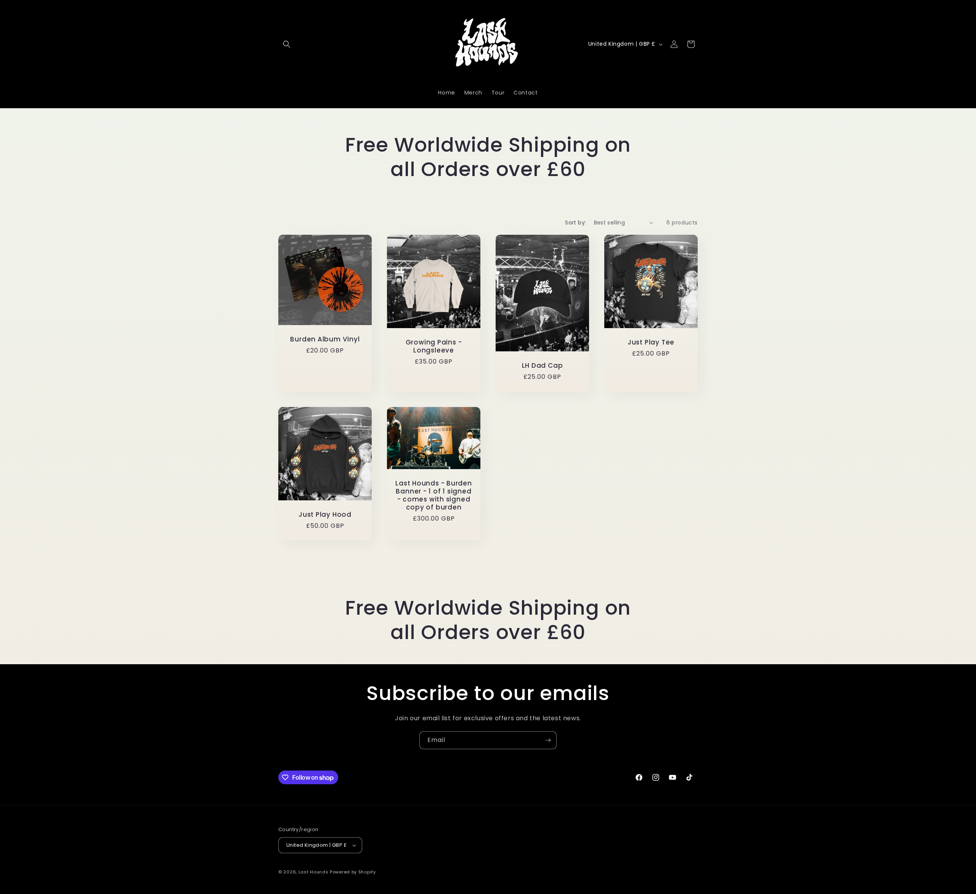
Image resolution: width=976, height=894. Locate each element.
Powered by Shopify (353, 872)
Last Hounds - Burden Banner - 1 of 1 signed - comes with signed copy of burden (433, 495)
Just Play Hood (325, 515)
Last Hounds (314, 872)
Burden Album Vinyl (325, 339)
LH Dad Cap (542, 366)
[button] (286, 44)
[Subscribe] (547, 740)
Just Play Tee (651, 342)
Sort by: (575, 222)
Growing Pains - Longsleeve (434, 346)
